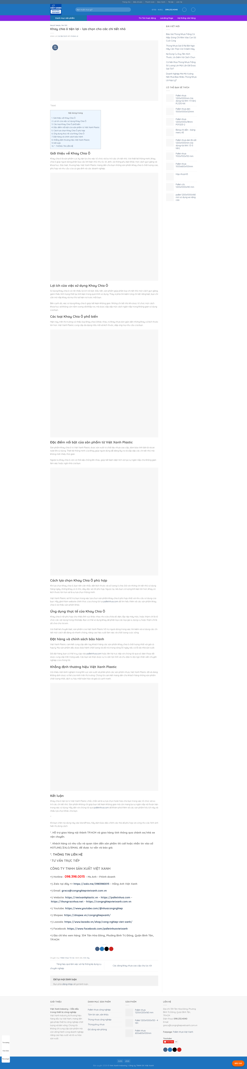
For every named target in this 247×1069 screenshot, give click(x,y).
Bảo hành (161, 2)
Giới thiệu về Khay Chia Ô (64, 118)
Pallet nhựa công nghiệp (99, 1009)
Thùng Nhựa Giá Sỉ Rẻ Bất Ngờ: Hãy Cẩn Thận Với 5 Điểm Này (180, 47)
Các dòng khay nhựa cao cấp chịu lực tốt (132, 965)
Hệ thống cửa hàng (187, 18)
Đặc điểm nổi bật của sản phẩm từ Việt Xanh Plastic (75, 127)
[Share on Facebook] (97, 949)
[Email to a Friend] (106, 949)
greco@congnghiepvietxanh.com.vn (84, 890)
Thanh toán (150, 2)
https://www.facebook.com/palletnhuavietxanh (97, 928)
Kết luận (56, 143)
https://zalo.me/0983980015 (91, 883)
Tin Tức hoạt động (147, 18)
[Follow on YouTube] (195, 2)
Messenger (5, 1059)
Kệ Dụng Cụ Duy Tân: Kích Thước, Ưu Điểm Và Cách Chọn (180, 56)
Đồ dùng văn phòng (97, 1029)
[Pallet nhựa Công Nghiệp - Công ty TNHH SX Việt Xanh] (61, 9)
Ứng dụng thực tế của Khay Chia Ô (68, 133)
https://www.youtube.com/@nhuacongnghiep (94, 908)
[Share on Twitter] (102, 949)
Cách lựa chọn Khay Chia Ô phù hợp (68, 130)
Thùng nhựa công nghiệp (99, 1019)
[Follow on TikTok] (187, 2)
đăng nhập (67, 984)
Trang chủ (126, 2)
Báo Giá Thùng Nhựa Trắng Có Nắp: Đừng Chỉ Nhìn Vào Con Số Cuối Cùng (181, 37)
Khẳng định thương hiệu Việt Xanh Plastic (71, 140)
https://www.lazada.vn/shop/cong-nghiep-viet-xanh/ (98, 921)
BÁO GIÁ (238, 1063)
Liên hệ (179, 2)
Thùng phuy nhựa (96, 1024)
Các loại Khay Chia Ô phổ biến (66, 124)
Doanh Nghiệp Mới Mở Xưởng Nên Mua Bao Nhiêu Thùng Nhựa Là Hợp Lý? (181, 77)
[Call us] (193, 2)
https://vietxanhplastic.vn (81, 897)
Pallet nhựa (55, 25)
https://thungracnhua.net (67, 901)
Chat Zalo (6, 1051)
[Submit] (128, 9)
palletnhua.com (110, 601)
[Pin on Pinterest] (111, 949)
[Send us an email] (190, 2)
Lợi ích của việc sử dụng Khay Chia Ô (69, 121)
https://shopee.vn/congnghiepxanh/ (87, 915)
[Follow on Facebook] (185, 2)
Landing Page (166, 18)
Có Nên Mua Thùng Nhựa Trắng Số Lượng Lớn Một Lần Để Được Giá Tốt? (181, 65)
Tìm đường (5, 1042)
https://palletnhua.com (115, 897)
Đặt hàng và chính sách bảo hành (67, 136)
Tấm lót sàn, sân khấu (98, 1014)
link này (86, 958)
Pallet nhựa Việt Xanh (183, 1032)
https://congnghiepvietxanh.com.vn (108, 901)
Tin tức (170, 2)
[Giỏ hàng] (193, 10)
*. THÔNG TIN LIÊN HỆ (62, 146)
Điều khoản (137, 2)
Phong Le (74, 36)
